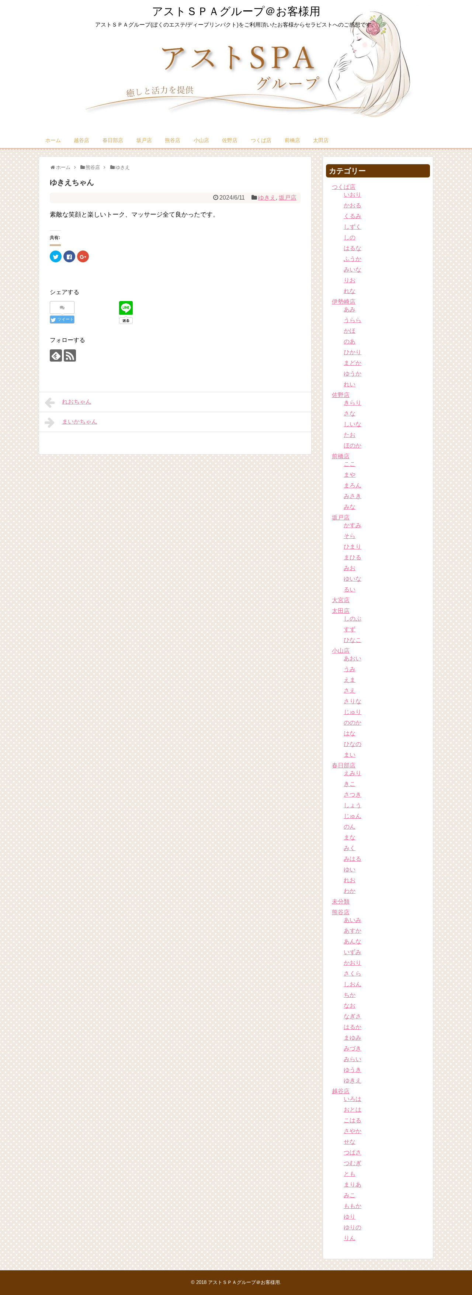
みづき (352, 1048)
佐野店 (229, 140)
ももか (352, 1206)
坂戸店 (144, 140)
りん (349, 1238)
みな (349, 507)
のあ (349, 341)
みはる (352, 859)
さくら (352, 973)
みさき (352, 496)
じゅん (352, 816)
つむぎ (352, 1163)
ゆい (349, 869)
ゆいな (352, 579)
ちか (349, 995)
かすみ (352, 525)
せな (349, 1142)
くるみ (352, 216)
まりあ (352, 1184)
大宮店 (341, 600)
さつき (352, 794)
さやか (352, 1131)
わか (349, 891)
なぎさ (352, 1016)
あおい (352, 658)
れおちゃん (76, 401)
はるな (352, 248)
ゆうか (352, 373)
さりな (352, 701)
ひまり (352, 546)
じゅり (352, 712)
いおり (352, 194)
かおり (352, 963)
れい (349, 384)
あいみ (352, 920)
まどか (352, 363)
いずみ (352, 952)
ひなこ (352, 640)
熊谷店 (172, 140)
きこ (349, 784)
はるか (352, 1027)
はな (349, 733)
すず (349, 629)
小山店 (201, 140)
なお (349, 1005)
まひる (352, 557)
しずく (352, 227)
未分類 (341, 901)
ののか (352, 722)
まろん (352, 485)
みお (349, 568)
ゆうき (352, 1070)
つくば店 (261, 140)
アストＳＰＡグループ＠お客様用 (236, 11)
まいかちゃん (79, 421)
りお (349, 280)
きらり (352, 403)
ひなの (352, 744)
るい (349, 589)
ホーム (53, 140)
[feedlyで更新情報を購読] (56, 355)
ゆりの (352, 1227)
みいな (352, 269)
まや (349, 475)
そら (349, 536)
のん (349, 826)
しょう (352, 805)
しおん (352, 984)
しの (349, 237)
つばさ (352, 1152)
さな (349, 413)
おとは (352, 1109)
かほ (349, 331)
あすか (352, 931)
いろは (352, 1099)
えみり (352, 773)
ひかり (352, 352)
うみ (349, 669)
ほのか (352, 445)
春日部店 (113, 140)
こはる (352, 1120)
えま (349, 680)
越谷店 (81, 140)
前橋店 (292, 140)
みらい (352, 1059)
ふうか (352, 259)
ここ (349, 464)
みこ (349, 1195)
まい (349, 755)
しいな (352, 424)
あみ (349, 309)
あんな (352, 941)
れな (349, 291)
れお (349, 880)
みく (349, 848)
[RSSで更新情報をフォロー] (70, 355)
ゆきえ (267, 197)
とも (349, 1174)
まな (349, 837)
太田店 (321, 140)
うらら (352, 320)
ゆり (349, 1216)
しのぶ (352, 618)
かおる (352, 205)
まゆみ (352, 1038)
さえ (349, 690)
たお (349, 435)
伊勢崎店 (343, 301)
